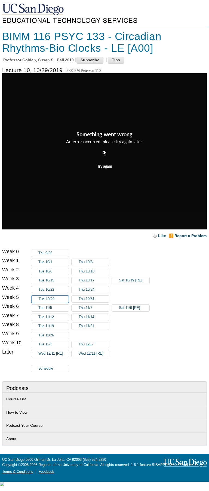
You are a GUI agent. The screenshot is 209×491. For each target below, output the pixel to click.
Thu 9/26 (45, 253)
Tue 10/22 (46, 289)
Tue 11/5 (45, 308)
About (11, 439)
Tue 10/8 (45, 271)
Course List (16, 399)
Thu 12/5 (86, 344)
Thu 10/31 (86, 299)
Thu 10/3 (86, 262)
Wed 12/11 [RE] (50, 353)
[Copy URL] (104, 153)
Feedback (46, 472)
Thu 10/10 (86, 271)
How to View (16, 412)
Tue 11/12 (46, 317)
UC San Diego (33, 10)
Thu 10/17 (86, 280)
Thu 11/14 (86, 317)
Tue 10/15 (46, 280)
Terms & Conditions (17, 472)
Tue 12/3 (45, 344)
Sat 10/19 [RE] (130, 280)
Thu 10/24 (86, 289)
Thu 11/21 (86, 326)
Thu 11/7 (85, 308)
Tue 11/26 (46, 335)
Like (162, 236)
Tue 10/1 (45, 262)
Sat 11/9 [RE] (129, 308)
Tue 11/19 (46, 326)
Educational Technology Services (70, 20)
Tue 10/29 (46, 299)
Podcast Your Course (24, 425)
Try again (104, 166)
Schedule (45, 368)
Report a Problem (190, 236)
